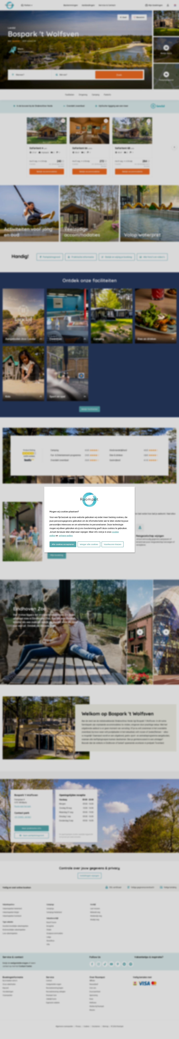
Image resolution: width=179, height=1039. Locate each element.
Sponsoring (94, 995)
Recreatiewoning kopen (54, 988)
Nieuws (92, 1010)
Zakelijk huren (51, 999)
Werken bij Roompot (97, 1006)
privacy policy (66, 535)
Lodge (49, 937)
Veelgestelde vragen (53, 984)
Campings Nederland (54, 912)
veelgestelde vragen (19, 963)
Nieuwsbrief (94, 984)
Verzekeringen (8, 992)
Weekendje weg (96, 916)
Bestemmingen (71, 5)
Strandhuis (50, 941)
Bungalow (50, 926)
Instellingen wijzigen (89, 876)
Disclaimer (96, 1026)
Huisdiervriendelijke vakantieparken (15, 926)
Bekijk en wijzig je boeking (118, 257)
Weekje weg (94, 920)
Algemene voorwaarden (64, 1026)
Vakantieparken (8, 904)
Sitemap (105, 1026)
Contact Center (25, 966)
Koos (91, 999)
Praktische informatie (83, 257)
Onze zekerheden (9, 984)
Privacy (78, 1026)
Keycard (6, 988)
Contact (49, 981)
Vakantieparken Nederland (12, 909)
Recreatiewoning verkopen (55, 992)
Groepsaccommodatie (55, 933)
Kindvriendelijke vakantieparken (14, 930)
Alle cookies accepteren (63, 544)
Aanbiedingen (88, 5)
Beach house (51, 922)
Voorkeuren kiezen (112, 544)
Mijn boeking (56, 555)
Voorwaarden (7, 995)
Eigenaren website (52, 1003)
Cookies (86, 1026)
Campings (50, 904)
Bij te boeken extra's (10, 981)
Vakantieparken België (11, 912)
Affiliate (92, 981)
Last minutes (95, 909)
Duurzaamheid (95, 992)
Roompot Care (51, 995)
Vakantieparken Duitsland (12, 916)
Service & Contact (107, 5)
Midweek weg (95, 912)
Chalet (49, 930)
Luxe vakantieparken (10, 933)
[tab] (63, 632)
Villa (48, 944)
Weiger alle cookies (89, 544)
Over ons (93, 988)
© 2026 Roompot (117, 1026)
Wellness (93, 1003)
